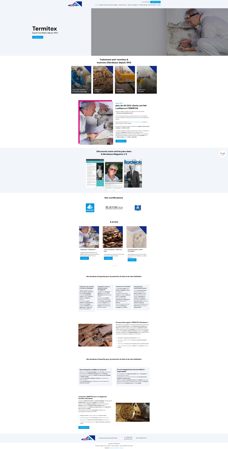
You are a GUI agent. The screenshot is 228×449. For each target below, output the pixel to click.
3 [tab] (114, 265)
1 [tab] (111, 265)
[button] (155, 2)
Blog (105, 445)
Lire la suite (84, 259)
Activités (109, 445)
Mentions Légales (115, 445)
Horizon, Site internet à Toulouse (116, 448)
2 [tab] (112, 265)
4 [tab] (115, 265)
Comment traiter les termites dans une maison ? (113, 250)
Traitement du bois (97, 90)
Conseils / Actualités (99, 445)
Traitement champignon (120, 90)
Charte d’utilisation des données (126, 445)
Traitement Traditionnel (135, 249)
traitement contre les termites (135, 122)
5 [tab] (116, 265)
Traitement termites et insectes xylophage (79, 90)
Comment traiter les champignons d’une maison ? (89, 250)
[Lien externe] (223, 154)
